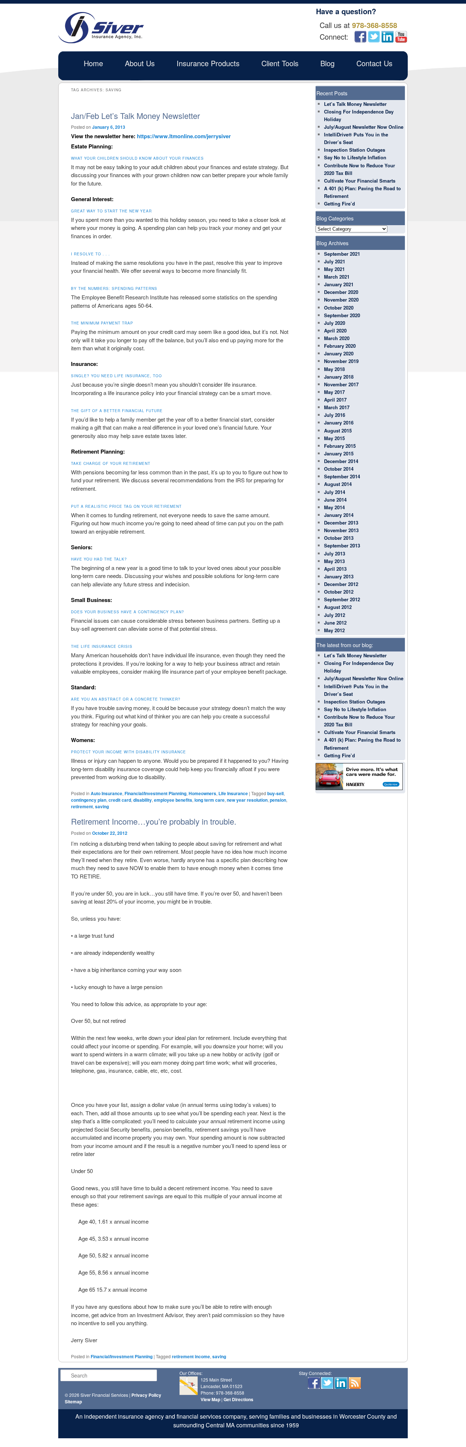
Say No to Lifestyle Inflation (355, 157)
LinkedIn (387, 37)
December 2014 (341, 461)
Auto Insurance (106, 793)
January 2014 (339, 514)
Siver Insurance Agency (101, 27)
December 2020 (341, 291)
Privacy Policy (146, 1395)
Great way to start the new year (111, 211)
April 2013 (335, 568)
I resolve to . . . (90, 253)
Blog (327, 63)
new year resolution (247, 800)
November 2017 (341, 384)
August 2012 (338, 606)
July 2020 (334, 322)
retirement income (191, 1356)
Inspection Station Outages (354, 149)
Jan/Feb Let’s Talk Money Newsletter (135, 115)
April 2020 (335, 330)
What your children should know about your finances (137, 158)
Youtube (401, 37)
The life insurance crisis (102, 646)
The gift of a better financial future (117, 410)
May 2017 (334, 391)
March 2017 (337, 407)
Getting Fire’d (339, 203)
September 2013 (342, 545)
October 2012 (339, 591)
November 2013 (341, 530)
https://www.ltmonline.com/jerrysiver (184, 136)
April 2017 (335, 399)
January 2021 (339, 284)
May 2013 (334, 561)
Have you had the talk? (99, 559)
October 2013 (339, 537)
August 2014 (338, 484)
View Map (210, 1399)
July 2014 (334, 492)
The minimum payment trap (102, 323)
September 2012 (342, 599)
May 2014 (334, 507)
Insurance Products (208, 63)
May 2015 (334, 438)
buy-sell (275, 793)
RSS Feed (355, 1383)
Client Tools (280, 63)
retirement (82, 806)
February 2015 (340, 445)
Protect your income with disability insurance (128, 751)
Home (93, 63)
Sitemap (73, 1401)
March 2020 (337, 338)
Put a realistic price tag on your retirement (126, 506)
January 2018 (339, 376)
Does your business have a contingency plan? (127, 611)
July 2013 (334, 553)
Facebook (360, 37)
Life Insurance (233, 793)
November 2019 (341, 361)
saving (102, 806)
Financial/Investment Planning (155, 793)
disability (142, 800)
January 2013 (339, 576)
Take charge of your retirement (110, 463)
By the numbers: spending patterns (114, 288)
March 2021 (337, 276)
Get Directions (238, 1399)
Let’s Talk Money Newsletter (355, 103)
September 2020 (342, 315)
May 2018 (334, 369)
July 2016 (334, 414)
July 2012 (334, 614)
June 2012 (335, 622)
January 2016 (339, 422)
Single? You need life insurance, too (116, 375)
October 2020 (339, 307)
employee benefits (173, 800)
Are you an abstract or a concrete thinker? (126, 699)
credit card (119, 800)
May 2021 (334, 269)
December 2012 (341, 584)
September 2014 (342, 476)
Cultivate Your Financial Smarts (359, 180)
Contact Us (374, 63)
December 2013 (341, 522)
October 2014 (339, 468)
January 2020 (339, 353)
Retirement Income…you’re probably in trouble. (153, 821)
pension (278, 800)
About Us (140, 63)
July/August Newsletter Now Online (363, 126)
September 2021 (342, 253)
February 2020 (340, 345)
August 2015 (338, 430)
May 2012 (334, 630)
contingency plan (88, 800)
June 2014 (335, 499)
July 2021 (334, 261)
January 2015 (339, 453)
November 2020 (341, 299)
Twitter (374, 37)
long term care (209, 800)
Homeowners (202, 793)
